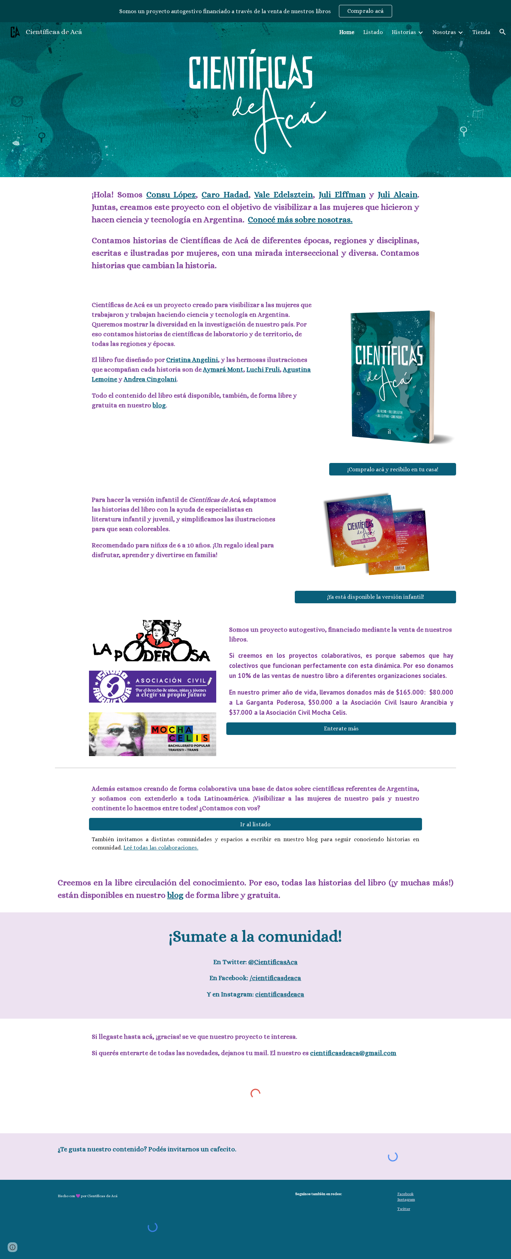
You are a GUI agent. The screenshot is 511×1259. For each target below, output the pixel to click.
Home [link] (346, 32)
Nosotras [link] (444, 32)
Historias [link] (404, 32)
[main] (255, 233)
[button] (502, 32)
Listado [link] (373, 32)
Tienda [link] (481, 32)
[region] (255, 11)
